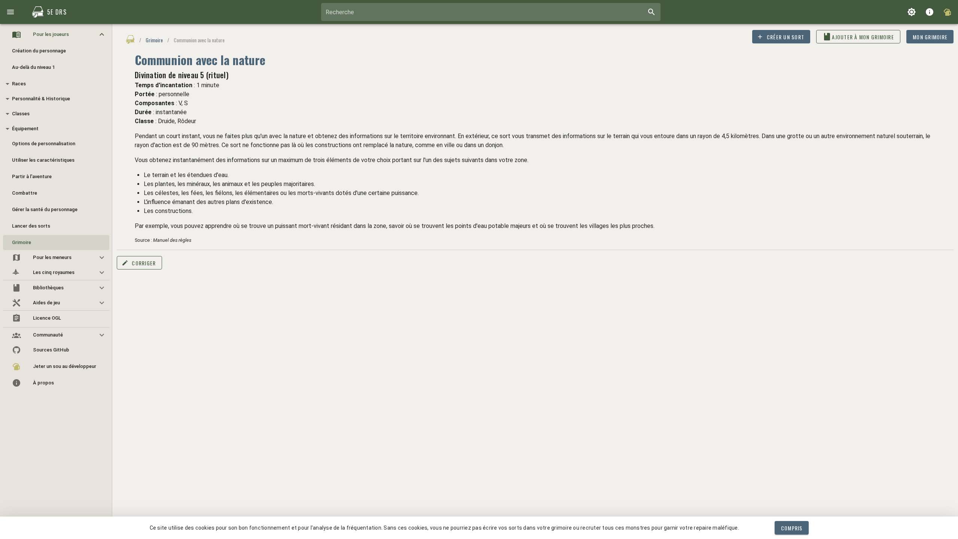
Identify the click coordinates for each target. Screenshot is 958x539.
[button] (56, 34)
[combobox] (490, 12)
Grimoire (154, 40)
